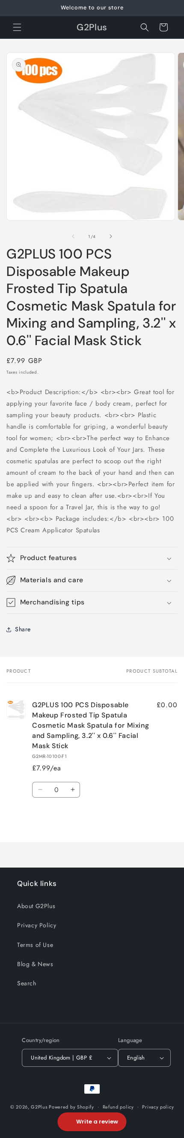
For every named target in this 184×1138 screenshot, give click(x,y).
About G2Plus (36, 906)
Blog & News (35, 964)
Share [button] (23, 629)
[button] (17, 27)
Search (26, 983)
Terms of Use (35, 945)
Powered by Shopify (71, 1106)
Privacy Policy (36, 925)
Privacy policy (158, 1106)
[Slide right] (110, 236)
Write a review (97, 1122)
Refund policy (118, 1106)
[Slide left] (73, 236)
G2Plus (39, 1106)
